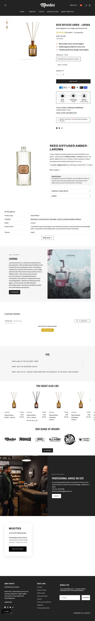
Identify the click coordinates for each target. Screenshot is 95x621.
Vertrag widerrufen (43, 608)
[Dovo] (85, 439)
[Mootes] (47, 5)
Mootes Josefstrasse (76, 107)
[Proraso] (25, 439)
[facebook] (5, 607)
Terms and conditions (44, 602)
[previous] (4, 391)
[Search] (5, 5)
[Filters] (77, 320)
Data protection (42, 596)
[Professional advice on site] (24, 485)
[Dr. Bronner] (55, 439)
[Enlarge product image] (32, 39)
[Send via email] (59, 128)
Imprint (39, 599)
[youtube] (10, 607)
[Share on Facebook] (56, 128)
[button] (60, 32)
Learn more (8, 602)
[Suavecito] (70, 439)
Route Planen (17, 549)
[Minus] (57, 74)
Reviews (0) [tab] (8, 321)
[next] (90, 400)
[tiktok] (13, 607)
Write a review (47, 330)
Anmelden (86, 597)
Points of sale (41, 590)
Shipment (40, 605)
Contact (39, 587)
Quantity (60, 71)
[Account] (86, 5)
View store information (66, 113)
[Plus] (63, 74)
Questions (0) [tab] (18, 321)
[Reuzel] (40, 439)
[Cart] (90, 5)
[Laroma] (69, 274)
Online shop (41, 593)
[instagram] (7, 607)
